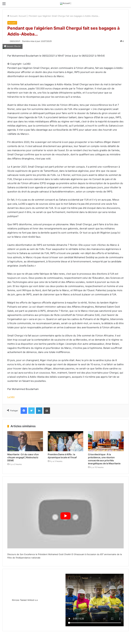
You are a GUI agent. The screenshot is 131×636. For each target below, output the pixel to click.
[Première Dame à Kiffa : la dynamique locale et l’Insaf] (65, 441)
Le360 (11, 397)
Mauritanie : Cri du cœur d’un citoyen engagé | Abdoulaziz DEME (23, 457)
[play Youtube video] (65, 515)
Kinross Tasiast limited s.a (25, 600)
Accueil (13, 16)
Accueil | (23, 16)
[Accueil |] (65, 3)
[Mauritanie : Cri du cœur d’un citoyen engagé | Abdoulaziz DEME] (25, 441)
